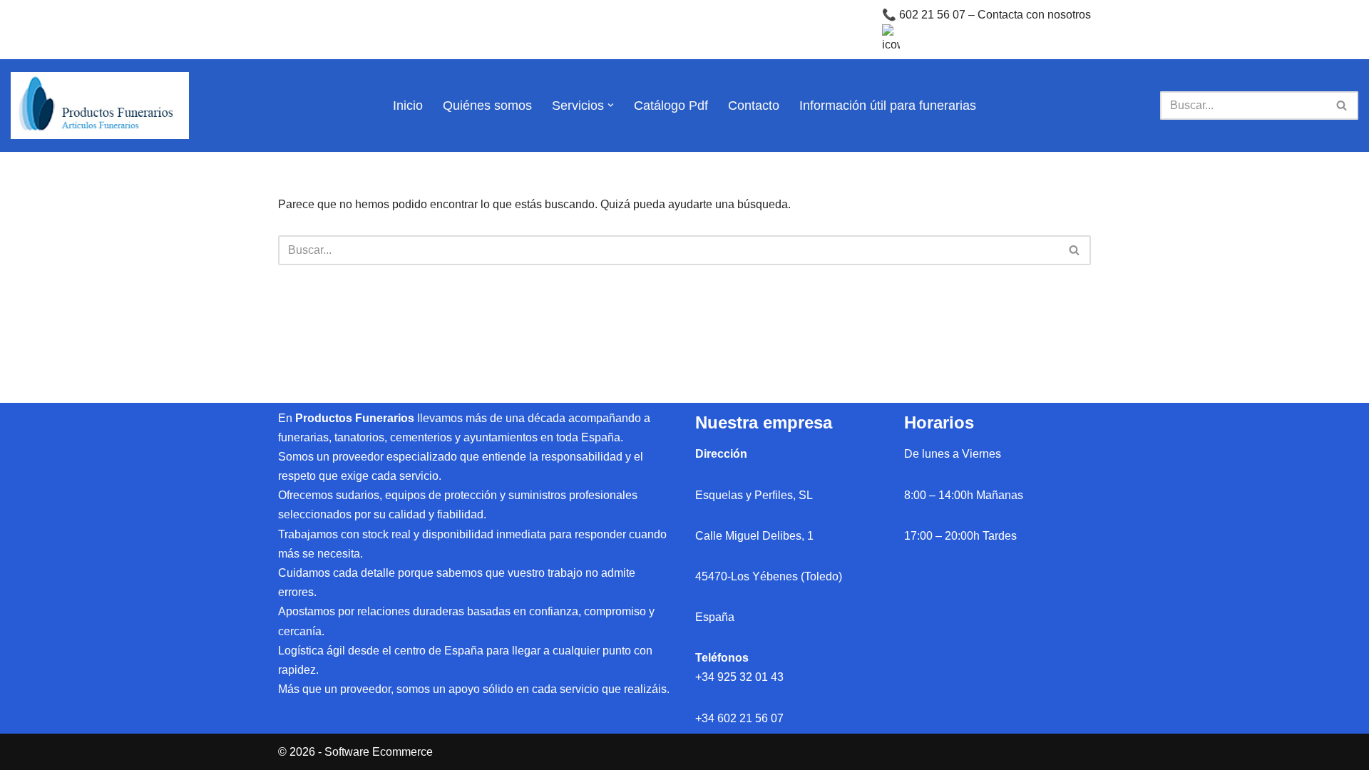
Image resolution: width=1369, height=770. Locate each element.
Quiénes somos (487, 105)
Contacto (753, 105)
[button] (610, 105)
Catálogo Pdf (671, 105)
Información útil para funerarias (887, 105)
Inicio (408, 105)
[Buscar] (1342, 105)
